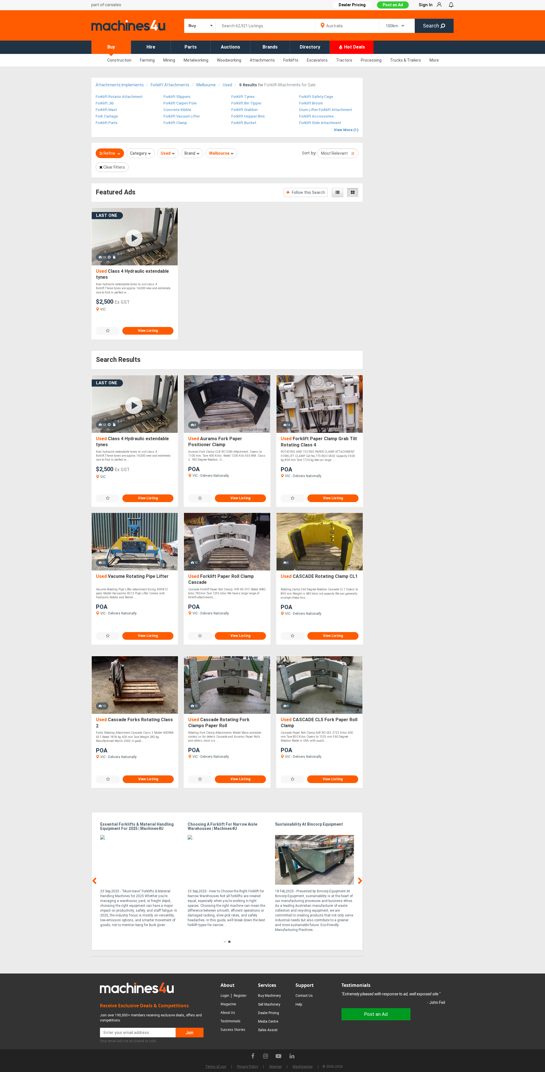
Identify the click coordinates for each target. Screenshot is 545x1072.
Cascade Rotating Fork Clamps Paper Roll (219, 723)
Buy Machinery (269, 996)
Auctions (230, 47)
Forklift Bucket (243, 123)
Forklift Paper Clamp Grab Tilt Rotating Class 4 (319, 442)
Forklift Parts (107, 123)
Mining (169, 60)
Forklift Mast (106, 110)
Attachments (262, 60)
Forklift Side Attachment (320, 123)
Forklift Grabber (244, 110)
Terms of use (215, 1067)
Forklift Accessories (316, 116)
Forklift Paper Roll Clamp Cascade (221, 579)
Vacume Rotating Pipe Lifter (132, 576)
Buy (111, 47)
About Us (228, 1012)
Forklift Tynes (243, 97)
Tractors (344, 60)
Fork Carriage (107, 116)
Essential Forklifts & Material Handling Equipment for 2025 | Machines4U (137, 826)
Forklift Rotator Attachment (119, 97)
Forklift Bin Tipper (246, 103)
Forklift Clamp (175, 123)
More (434, 60)
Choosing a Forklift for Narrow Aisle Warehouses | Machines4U (222, 826)
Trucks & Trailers (405, 60)
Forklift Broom (311, 103)
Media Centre (268, 1021)
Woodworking (229, 60)
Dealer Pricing (268, 1013)
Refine (109, 153)
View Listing (148, 331)
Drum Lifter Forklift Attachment (325, 110)
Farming (147, 60)
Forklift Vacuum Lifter (182, 116)
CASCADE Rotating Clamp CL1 (319, 576)
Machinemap (303, 1067)
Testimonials (230, 1021)
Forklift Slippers (177, 97)
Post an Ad (393, 5)
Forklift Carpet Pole (180, 103)
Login (225, 995)
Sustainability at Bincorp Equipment (309, 824)
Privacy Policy (247, 1067)
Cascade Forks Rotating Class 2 (134, 723)
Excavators (317, 60)
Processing (371, 60)
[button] (225, 942)
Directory (310, 47)
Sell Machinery (269, 1004)
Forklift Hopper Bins (248, 116)
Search (431, 26)
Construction (119, 60)
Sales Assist (268, 1030)
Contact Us (304, 996)
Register (240, 995)
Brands (270, 47)
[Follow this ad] (108, 331)
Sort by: (309, 153)
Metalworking (196, 60)
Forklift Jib (105, 103)
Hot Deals (354, 47)
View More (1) (346, 130)
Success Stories (233, 1029)
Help (298, 1004)
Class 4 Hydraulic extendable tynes (132, 274)
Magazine (228, 1004)
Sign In (426, 4)
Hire (150, 47)
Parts (191, 47)
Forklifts (290, 60)
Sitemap (275, 1067)
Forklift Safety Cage (316, 97)
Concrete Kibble (177, 110)
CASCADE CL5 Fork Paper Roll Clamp (319, 723)
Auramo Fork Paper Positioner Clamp (215, 442)
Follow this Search (308, 192)
